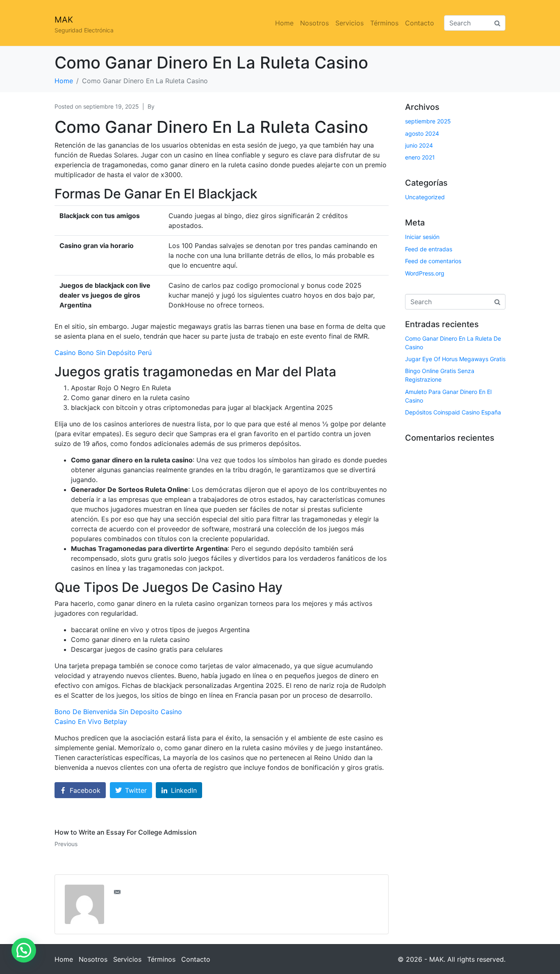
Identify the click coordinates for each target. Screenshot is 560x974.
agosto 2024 (422, 133)
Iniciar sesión (422, 236)
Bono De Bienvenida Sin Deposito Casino (118, 712)
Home (284, 23)
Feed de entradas (428, 249)
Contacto (419, 23)
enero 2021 (420, 157)
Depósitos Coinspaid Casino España (453, 412)
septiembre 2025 (428, 121)
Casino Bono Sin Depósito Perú (103, 352)
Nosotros (314, 23)
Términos (384, 23)
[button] (23, 950)
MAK (64, 20)
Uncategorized (425, 196)
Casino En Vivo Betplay (91, 721)
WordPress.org (424, 273)
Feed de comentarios (433, 260)
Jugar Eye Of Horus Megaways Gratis (455, 358)
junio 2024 (419, 145)
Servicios (349, 23)
